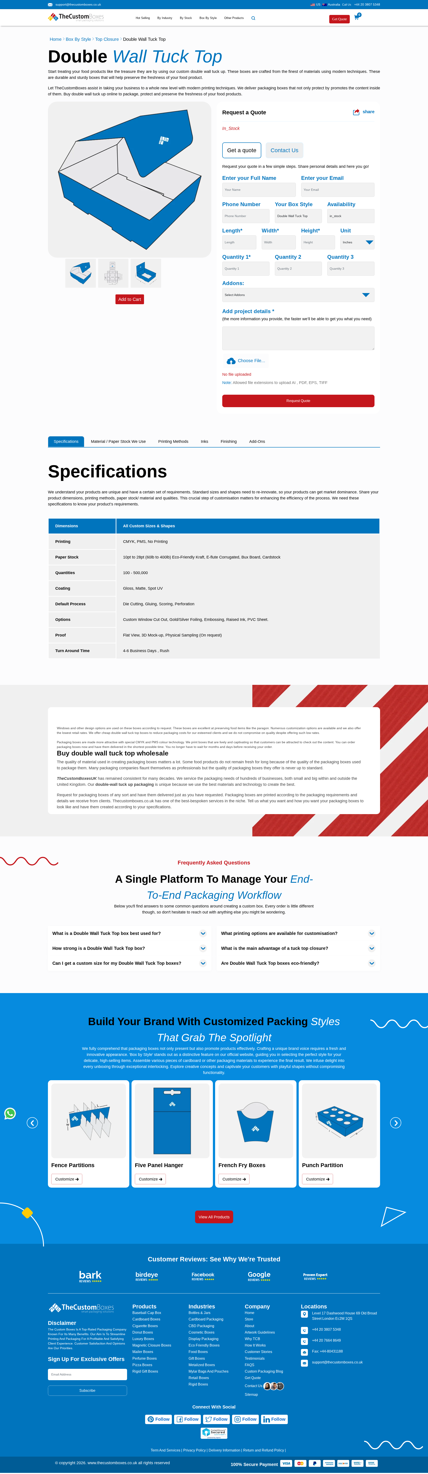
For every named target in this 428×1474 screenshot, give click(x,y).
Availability (341, 204)
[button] (32, 1122)
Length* (232, 231)
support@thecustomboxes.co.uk (78, 4)
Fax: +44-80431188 (327, 1351)
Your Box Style (294, 204)
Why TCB (252, 1339)
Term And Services (165, 1450)
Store (249, 1319)
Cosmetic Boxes (201, 1332)
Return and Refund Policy (263, 1450)
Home (56, 39)
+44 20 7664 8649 (326, 1340)
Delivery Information (224, 1450)
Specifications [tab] (66, 441)
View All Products (214, 1217)
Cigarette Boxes (145, 1326)
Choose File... (251, 360)
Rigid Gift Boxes (145, 1371)
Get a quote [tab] (241, 150)
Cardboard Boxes (146, 1319)
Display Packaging (203, 1339)
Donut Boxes (142, 1332)
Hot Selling (143, 18)
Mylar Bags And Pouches (208, 1371)
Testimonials (255, 1358)
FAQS (249, 1365)
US (318, 4)
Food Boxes (198, 1352)
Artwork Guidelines (260, 1332)
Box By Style (208, 18)
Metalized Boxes (202, 1365)
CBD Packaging (201, 1326)
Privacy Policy (194, 1450)
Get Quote (339, 19)
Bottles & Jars (199, 1313)
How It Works (255, 1345)
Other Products (234, 18)
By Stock (186, 18)
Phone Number (241, 204)
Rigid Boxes (198, 1384)
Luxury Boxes (143, 1339)
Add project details (248, 311)
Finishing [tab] (229, 441)
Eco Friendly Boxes (204, 1345)
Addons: (233, 283)
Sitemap (251, 1394)
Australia (334, 4)
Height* (310, 231)
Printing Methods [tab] (173, 441)
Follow (162, 1419)
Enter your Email (322, 178)
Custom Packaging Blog (264, 1371)
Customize (65, 1179)
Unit (345, 231)
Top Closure (107, 39)
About (249, 1326)
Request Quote (298, 401)
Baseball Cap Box (146, 1313)
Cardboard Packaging (206, 1319)
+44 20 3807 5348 (367, 4)
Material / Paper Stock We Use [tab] (118, 441)
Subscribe (87, 1390)
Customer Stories (258, 1352)
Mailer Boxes (142, 1352)
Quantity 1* (236, 257)
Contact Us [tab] (284, 150)
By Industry (164, 18)
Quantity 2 (288, 257)
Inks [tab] (204, 441)
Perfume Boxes (144, 1358)
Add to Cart (129, 299)
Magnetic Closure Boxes (151, 1345)
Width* (270, 231)
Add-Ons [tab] (257, 441)
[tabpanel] (298, 285)
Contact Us (254, 1386)
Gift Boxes (197, 1358)
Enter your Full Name (249, 178)
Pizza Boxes (142, 1365)
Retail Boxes (199, 1378)
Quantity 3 (340, 257)
